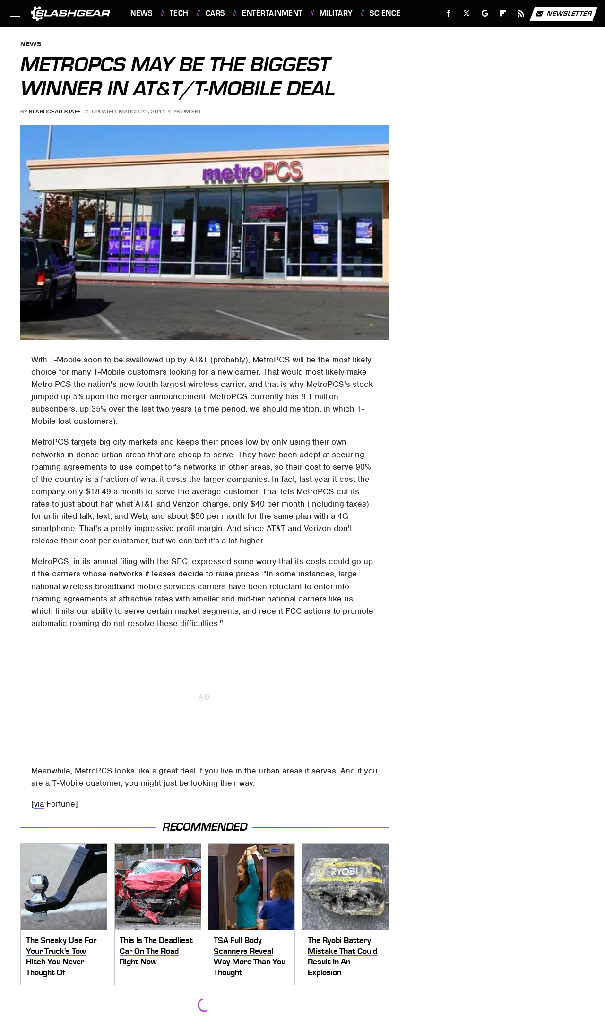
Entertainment (272, 13)
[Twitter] (467, 13)
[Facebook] (449, 13)
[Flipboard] (503, 13)
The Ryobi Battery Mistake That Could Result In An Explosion (342, 956)
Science (385, 13)
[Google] (485, 13)
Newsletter (569, 13)
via (39, 804)
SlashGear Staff (55, 111)
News (141, 13)
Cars (215, 13)
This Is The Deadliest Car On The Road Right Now (156, 951)
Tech (179, 13)
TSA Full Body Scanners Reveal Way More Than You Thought (249, 956)
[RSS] (521, 13)
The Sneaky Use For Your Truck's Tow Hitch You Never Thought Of (61, 956)
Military (336, 13)
